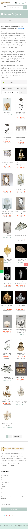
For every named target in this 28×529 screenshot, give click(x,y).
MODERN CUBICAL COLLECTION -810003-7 (21, 114)
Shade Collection (7, 329)
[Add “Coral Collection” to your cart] (5, 110)
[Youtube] (9, 515)
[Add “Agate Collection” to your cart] (19, 374)
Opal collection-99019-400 (21, 354)
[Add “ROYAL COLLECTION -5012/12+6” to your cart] (5, 421)
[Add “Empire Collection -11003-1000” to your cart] (19, 256)
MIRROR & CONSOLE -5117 (7, 188)
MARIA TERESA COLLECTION (21, 306)
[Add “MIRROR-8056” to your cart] (5, 233)
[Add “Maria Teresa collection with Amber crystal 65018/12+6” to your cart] (19, 397)
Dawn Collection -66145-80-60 (7, 282)
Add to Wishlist (22, 110)
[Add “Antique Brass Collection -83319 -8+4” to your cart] (19, 160)
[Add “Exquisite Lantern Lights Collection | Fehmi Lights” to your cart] (19, 327)
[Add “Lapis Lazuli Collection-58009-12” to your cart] (5, 374)
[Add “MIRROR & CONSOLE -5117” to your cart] (5, 185)
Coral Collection (7, 112)
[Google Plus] (7, 515)
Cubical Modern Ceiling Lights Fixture (7, 138)
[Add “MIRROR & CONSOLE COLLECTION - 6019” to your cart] (5, 209)
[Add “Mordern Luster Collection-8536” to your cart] (5, 350)
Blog (2, 488)
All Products (4, 475)
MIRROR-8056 (7, 235)
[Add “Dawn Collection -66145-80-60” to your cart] (5, 279)
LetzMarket (18, 527)
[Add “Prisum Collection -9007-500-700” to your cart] (5, 256)
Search (25, 7)
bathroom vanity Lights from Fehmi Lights (21, 139)
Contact (3, 486)
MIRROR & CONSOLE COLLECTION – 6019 (7, 212)
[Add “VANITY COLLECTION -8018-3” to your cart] (5, 160)
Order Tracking (5, 484)
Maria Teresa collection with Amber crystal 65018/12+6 (21, 401)
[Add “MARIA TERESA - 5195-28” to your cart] (5, 303)
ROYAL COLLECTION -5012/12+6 (7, 424)
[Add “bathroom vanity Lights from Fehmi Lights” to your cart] (19, 135)
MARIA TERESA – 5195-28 (7, 306)
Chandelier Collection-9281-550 (20, 282)
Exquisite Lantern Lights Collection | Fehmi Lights (21, 331)
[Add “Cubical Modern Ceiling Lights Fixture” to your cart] (5, 135)
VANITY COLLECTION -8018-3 (7, 163)
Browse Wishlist (8, 110)
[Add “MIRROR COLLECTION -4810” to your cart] (19, 209)
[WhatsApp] (2, 271)
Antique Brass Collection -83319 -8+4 (21, 164)
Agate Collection (20, 377)
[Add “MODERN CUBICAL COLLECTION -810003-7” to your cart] (19, 110)
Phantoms (4, 479)
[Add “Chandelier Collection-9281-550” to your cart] (19, 279)
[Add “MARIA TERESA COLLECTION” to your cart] (19, 303)
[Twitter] (4, 515)
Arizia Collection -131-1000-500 (21, 236)
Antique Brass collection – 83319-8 (7, 400)
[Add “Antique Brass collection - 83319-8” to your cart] (5, 397)
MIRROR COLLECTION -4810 (20, 212)
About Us (3, 477)
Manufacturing (5, 482)
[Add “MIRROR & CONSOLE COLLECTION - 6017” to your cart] (19, 185)
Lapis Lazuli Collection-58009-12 (7, 378)
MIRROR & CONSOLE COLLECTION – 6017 (20, 188)
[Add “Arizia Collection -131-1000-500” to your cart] (19, 233)
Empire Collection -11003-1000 (21, 260)
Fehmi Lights (21, 28)
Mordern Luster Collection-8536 (7, 354)
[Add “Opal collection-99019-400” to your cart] (19, 350)
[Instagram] (12, 515)
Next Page (17, 436)
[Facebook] (1, 515)
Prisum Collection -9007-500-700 (7, 260)
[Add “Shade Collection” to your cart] (5, 327)
